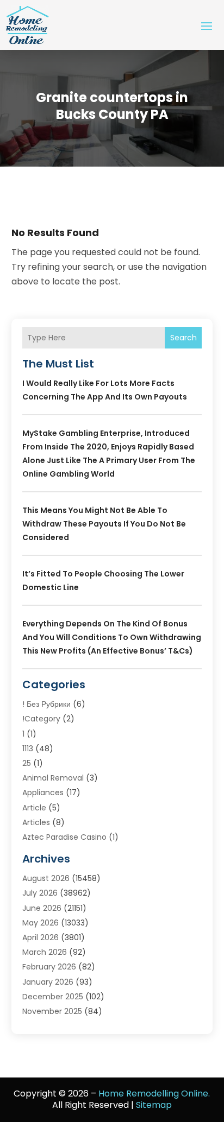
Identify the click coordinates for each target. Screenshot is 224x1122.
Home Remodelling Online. (154, 1093)
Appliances (43, 792)
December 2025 (52, 996)
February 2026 (49, 966)
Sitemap (154, 1105)
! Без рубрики (46, 704)
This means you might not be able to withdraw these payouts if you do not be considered (104, 524)
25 (26, 763)
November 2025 (52, 1011)
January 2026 (47, 982)
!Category (41, 718)
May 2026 (40, 922)
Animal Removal (53, 777)
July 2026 (40, 893)
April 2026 (40, 937)
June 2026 (41, 908)
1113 (27, 748)
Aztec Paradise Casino (64, 837)
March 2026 (44, 952)
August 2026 (46, 878)
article (34, 807)
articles (36, 822)
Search (183, 337)
